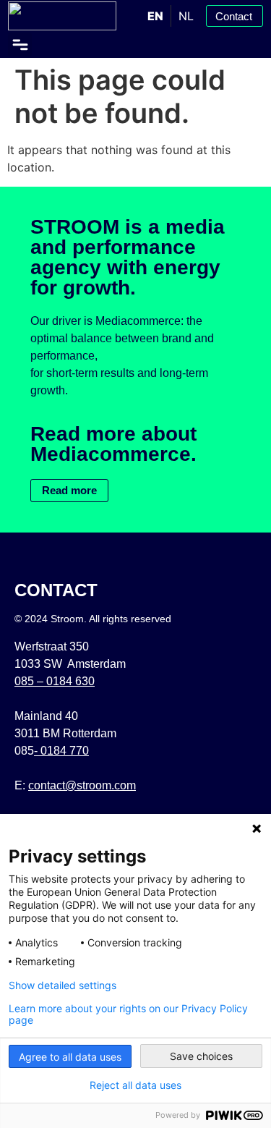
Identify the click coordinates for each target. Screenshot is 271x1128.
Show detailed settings (62, 985)
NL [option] (186, 16)
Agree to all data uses (70, 1057)
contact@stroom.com (82, 785)
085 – (54, 681)
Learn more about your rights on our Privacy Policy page (128, 1014)
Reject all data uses (135, 1085)
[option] (186, 16)
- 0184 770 (61, 751)
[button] (20, 44)
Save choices (201, 1056)
